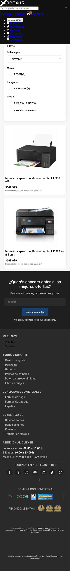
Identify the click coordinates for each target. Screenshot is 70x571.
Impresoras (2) (22, 88)
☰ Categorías (15, 20)
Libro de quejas (14, 383)
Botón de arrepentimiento (20, 378)
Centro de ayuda (15, 360)
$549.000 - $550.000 (25, 102)
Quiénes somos (14, 420)
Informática (17, 33)
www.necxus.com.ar (14, 530)
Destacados (16, 26)
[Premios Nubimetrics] (49, 508)
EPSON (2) (19, 74)
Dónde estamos (14, 424)
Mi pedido (10, 342)
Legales (10, 406)
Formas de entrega (16, 401)
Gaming (15, 30)
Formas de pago (15, 397)
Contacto (38, 13)
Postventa (11, 364)
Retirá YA (15, 23)
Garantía (10, 369)
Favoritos (16, 40)
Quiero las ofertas (35, 312)
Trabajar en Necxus (17, 434)
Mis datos (10, 346)
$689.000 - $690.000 (25, 110)
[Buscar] (66, 8)
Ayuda (7, 13)
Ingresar (20, 13)
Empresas (15, 36)
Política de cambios (17, 374)
